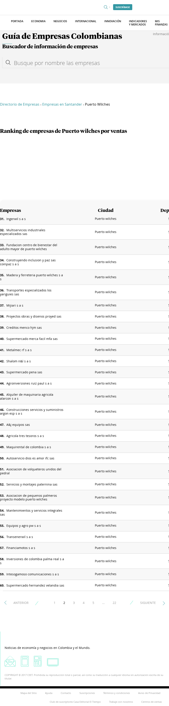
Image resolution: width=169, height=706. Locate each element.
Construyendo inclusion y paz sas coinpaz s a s (28, 262)
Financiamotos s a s (20, 548)
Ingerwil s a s (16, 219)
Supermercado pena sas (24, 372)
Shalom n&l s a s (18, 361)
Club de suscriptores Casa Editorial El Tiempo (75, 701)
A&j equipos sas (18, 425)
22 (114, 603)
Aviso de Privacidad (149, 693)
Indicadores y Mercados (138, 22)
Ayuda (48, 693)
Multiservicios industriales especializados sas (22, 232)
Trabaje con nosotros (121, 701)
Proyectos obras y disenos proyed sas (33, 316)
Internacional (85, 21)
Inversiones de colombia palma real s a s (32, 561)
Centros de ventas (151, 701)
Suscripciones (87, 693)
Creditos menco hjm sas (24, 327)
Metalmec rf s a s (19, 350)
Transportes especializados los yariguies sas (25, 292)
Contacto (66, 693)
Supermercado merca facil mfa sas (32, 339)
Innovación (112, 21)
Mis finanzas (161, 22)
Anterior (21, 603)
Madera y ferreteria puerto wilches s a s (31, 277)
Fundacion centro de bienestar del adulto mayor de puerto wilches (28, 247)
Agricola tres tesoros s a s (25, 436)
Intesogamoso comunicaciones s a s (32, 574)
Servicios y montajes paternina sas (31, 484)
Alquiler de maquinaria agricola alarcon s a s (26, 396)
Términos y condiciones (116, 693)
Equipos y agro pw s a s (23, 526)
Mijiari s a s (14, 305)
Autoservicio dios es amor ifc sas (30, 458)
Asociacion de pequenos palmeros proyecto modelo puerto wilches (28, 497)
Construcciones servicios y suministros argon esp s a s (31, 412)
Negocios (60, 21)
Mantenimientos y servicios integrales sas (31, 512)
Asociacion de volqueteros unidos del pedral (30, 471)
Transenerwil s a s (19, 537)
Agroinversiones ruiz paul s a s (29, 383)
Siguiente (148, 603)
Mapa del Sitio (28, 693)
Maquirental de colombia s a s (28, 447)
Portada (17, 21)
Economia (38, 21)
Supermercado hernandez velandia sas (35, 585)
